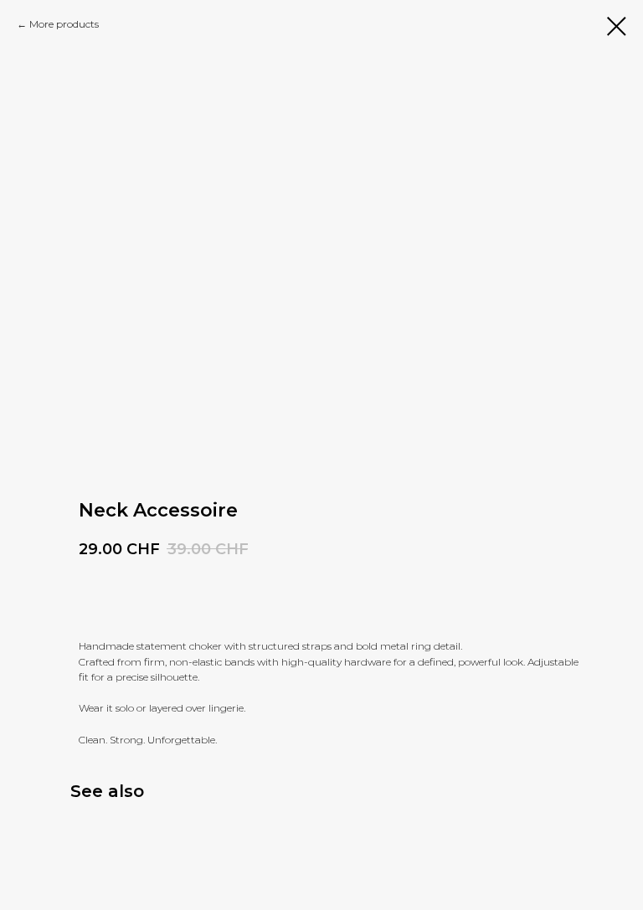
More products (64, 24)
